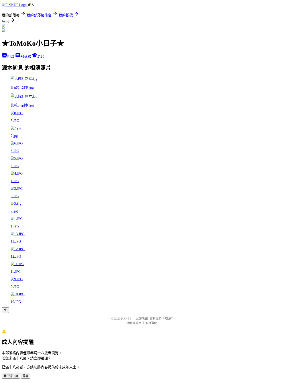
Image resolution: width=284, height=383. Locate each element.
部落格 (26, 57)
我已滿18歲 (11, 376)
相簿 (11, 57)
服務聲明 (151, 323)
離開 (25, 376)
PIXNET (126, 318)
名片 (40, 57)
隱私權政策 (134, 323)
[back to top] (5, 310)
